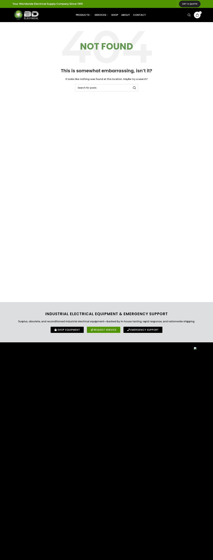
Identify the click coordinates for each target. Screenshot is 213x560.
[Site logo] (26, 14)
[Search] (189, 15)
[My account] (183, 15)
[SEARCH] (134, 87)
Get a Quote (189, 4)
